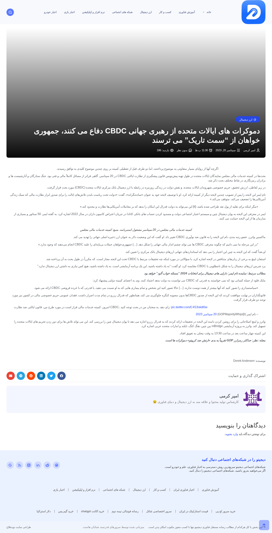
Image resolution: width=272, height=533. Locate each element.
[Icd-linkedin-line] (38, 465)
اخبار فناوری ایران (184, 489)
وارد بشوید (231, 434)
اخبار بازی (69, 12)
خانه (209, 12)
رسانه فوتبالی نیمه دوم (125, 511)
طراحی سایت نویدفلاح (18, 527)
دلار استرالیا (44, 511)
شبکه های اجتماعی (122, 12)
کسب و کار (165, 12)
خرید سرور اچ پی (225, 511)
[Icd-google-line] (10, 465)
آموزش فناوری (187, 12)
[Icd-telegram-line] (56, 465)
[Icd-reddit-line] (47, 465)
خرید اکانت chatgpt (92, 511)
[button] (248, 119)
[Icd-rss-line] (19, 465)
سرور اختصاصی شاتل (159, 511)
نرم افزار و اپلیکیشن (93, 12)
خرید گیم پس (65, 511)
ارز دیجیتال (146, 12)
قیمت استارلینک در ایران (193, 511)
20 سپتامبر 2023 (206, 314)
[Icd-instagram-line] (28, 465)
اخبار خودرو (50, 12)
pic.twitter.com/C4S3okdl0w (189, 307)
